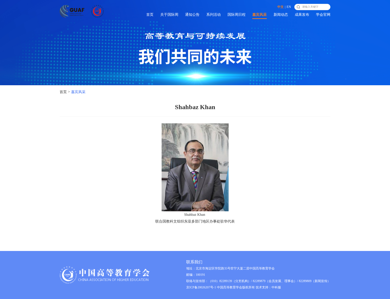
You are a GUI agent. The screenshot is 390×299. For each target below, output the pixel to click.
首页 (149, 14)
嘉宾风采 (259, 14)
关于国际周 (169, 14)
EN (289, 7)
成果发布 (302, 14)
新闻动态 (281, 14)
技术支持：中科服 (268, 287)
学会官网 (323, 14)
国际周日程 (237, 14)
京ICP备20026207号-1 (201, 287)
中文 (280, 7)
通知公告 (192, 14)
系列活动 (213, 14)
